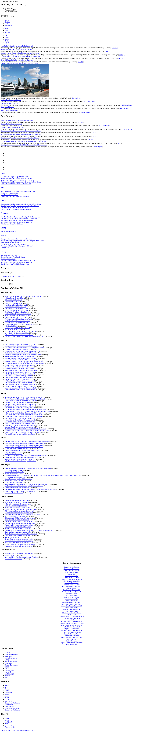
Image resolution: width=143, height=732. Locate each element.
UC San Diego (9, 674)
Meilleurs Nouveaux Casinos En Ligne (71, 623)
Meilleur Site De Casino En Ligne (71, 621)
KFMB (121, 55)
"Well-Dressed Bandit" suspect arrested (17, 520)
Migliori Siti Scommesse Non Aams (71, 643)
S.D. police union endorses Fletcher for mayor (19, 541)
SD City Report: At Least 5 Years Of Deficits (18, 383)
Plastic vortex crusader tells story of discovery (19, 546)
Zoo (6, 677)
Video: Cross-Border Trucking (14, 473)
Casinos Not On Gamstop (71, 567)
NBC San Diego (76, 98)
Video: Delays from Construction (15, 477)
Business (7, 32)
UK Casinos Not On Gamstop (71, 586)
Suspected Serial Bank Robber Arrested (17, 487)
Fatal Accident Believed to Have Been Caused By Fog (21, 491)
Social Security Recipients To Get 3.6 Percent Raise (17, 220)
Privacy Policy (9, 725)
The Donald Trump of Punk (9, 195)
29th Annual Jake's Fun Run (9, 103)
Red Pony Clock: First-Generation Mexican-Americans (18, 191)
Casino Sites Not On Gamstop (71, 602)
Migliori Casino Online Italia (71, 627)
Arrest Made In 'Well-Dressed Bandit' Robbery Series (21, 370)
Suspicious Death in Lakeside (14, 493)
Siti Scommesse (71, 639)
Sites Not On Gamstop (72, 583)
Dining (7, 37)
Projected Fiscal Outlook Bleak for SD (16, 322)
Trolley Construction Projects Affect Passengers (19, 324)
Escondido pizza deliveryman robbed (16, 506)
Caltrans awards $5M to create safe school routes (20, 518)
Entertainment (9, 692)
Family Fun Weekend (7, 107)
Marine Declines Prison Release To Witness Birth (16, 184)
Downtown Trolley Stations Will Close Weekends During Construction (26, 484)
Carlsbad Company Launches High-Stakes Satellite (20, 358)
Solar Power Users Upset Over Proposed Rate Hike (16, 222)
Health (7, 41)
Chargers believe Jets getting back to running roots (16, 239)
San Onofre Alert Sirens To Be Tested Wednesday (20, 390)
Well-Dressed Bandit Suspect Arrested (16, 310)
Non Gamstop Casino (71, 572)
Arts (6, 36)
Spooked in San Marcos (8, 259)
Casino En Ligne (71, 644)
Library (7, 660)
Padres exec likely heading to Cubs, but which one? (16, 246)
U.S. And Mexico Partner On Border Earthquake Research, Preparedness (23, 141)
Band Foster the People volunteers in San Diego (19, 406)
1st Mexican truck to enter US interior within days (20, 422)
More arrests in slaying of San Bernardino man (19, 507)
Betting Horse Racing (71, 607)
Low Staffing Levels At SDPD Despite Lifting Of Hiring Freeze (24, 363)
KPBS (95, 132)
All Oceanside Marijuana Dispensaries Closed (19, 335)
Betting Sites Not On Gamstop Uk (71, 606)
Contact (7, 718)
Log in (7, 20)
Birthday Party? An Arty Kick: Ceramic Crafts (15, 264)
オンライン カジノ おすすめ (71, 592)
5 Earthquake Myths (11, 326)
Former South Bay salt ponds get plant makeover (20, 525)
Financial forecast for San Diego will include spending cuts (23, 432)
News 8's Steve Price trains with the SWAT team (19, 423)
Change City (8, 722)
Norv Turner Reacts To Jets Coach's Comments (19, 367)
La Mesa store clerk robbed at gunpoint (17, 502)
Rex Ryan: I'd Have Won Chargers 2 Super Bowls (20, 331)
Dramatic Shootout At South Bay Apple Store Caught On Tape (24, 361)
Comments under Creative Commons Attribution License (18, 730)
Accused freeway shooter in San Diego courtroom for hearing (20, 53)
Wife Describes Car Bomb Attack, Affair (17, 315)
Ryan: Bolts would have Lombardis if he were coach (21, 534)
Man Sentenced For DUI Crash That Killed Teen (20, 372)
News (6, 30)
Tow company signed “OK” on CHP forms (18, 527)
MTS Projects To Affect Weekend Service (17, 379)
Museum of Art (9, 663)
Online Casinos (9, 705)
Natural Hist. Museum (11, 665)
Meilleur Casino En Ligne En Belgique (72, 616)
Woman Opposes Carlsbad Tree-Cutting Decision (20, 365)
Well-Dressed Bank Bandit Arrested (16, 305)
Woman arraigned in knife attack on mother (18, 528)
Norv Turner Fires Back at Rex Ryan (16, 312)
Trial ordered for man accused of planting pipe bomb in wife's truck (25, 409)
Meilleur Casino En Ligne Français (71, 625)
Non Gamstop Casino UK (72, 581)
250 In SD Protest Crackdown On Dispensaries (19, 386)
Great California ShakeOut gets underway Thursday (17, 60)
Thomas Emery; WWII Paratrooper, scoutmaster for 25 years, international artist (29, 530)
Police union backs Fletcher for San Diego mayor (20, 418)
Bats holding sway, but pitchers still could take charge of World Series (22, 241)
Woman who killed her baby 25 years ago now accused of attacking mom (27, 411)
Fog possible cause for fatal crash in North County (20, 434)
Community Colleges (11, 654)
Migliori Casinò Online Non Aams (71, 637)
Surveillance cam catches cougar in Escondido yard (20, 404)
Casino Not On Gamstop (71, 577)
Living (7, 39)
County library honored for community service (19, 539)
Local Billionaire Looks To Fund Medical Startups (20, 360)
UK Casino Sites (71, 595)
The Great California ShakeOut (14, 472)
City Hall (7, 43)
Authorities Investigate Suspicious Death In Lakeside (21, 388)
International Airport (11, 658)
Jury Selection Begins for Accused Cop (17, 333)
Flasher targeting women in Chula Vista (17, 500)
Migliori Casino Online (71, 629)
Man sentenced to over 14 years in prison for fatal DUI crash (23, 415)
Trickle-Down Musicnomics (9, 193)
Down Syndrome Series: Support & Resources (15, 207)
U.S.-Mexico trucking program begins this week (19, 511)
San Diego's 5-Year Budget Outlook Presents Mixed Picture (19, 219)
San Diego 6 (98, 146)
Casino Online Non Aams (71, 634)
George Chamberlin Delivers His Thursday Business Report (19, 63)
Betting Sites (71, 574)
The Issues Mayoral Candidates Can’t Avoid (18, 319)
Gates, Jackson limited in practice (11, 242)
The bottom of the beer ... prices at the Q (13, 244)
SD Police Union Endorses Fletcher (16, 317)
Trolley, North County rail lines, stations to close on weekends (24, 416)
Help (6, 723)
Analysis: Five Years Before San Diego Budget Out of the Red (24, 486)
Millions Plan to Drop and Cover (11, 100)
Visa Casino (71, 620)
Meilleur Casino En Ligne (71, 584)
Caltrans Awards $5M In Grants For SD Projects (19, 369)
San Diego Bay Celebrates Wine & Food (17, 328)
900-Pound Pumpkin (11, 329)
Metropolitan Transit (11, 661)
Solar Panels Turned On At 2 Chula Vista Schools (20, 374)
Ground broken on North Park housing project (19, 521)
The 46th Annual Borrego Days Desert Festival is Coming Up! (24, 336)
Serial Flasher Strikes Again (9, 110)
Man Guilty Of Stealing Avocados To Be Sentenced (17, 46)
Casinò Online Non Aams (71, 636)
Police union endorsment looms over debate (18, 504)
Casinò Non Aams (71, 641)
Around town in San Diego (13, 537)
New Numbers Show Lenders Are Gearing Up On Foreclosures (20, 217)
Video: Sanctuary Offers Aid (13, 482)
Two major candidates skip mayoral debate (18, 402)
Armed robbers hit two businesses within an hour (20, 427)
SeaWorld (8, 672)
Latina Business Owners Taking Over (12, 127)
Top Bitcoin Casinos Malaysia (71, 632)
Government (8, 656)
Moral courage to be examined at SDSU (17, 542)
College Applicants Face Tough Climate (13, 257)
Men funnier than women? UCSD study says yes (20, 408)
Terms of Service (10, 727)
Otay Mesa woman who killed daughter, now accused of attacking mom (27, 430)
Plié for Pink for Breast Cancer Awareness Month (16, 209)
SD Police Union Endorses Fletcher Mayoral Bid (20, 381)
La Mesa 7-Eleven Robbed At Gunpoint (17, 349)
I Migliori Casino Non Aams (71, 618)
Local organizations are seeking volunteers (18, 535)
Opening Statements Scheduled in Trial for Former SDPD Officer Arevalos (24, 145)
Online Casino (71, 588)
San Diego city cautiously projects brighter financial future (22, 514)
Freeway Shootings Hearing (13, 470)
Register (7, 22)
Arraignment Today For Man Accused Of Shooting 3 (17, 49)
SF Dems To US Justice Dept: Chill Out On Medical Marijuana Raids (26, 455)
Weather (7, 675)
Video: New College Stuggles (14, 480)
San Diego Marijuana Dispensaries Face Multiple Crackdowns (20, 138)
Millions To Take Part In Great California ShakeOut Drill (22, 351)
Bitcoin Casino (71, 614)
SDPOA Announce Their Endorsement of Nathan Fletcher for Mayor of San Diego (30, 489)
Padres (7, 667)
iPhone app (8, 25)
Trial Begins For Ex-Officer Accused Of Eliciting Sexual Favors (24, 347)
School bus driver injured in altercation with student (20, 523)
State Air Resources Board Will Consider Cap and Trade (18, 260)
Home (6, 28)
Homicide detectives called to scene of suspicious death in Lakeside (25, 429)
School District (9, 670)
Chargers (7, 653)
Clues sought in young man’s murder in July (18, 532)
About (7, 720)
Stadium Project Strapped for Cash (11, 124)
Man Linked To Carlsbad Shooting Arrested (18, 376)
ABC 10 (115, 48)
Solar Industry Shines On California (12, 224)
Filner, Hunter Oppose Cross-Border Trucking (19, 377)
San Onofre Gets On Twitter (9, 255)
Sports (7, 34)
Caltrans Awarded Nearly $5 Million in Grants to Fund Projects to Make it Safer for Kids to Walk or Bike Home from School (43, 475)
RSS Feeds (8, 701)
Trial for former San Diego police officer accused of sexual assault (21, 56)
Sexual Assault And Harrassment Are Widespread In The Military (21, 131)
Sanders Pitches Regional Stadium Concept (18, 314)
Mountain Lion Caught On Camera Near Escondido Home (23, 354)
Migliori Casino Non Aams (71, 609)
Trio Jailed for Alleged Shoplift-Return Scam (14, 177)
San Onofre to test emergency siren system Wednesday (21, 425)
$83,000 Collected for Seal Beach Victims (17, 321)
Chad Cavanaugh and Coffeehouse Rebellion (15, 196)
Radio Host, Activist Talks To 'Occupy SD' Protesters (17, 180)
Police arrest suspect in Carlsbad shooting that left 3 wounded (23, 413)
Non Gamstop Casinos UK (71, 590)
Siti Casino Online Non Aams (71, 613)
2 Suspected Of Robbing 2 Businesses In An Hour (20, 384)
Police (6, 668)
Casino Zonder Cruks (71, 600)
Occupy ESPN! (5, 248)
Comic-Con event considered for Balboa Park (19, 513)
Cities (6, 23)
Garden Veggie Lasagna (8, 231)
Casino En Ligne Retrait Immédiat (71, 579)
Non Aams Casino (71, 593)
